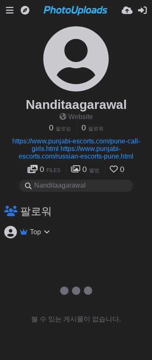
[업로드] (127, 10)
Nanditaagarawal (76, 104)
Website (80, 116)
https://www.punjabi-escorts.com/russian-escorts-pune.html (76, 152)
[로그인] (142, 10)
